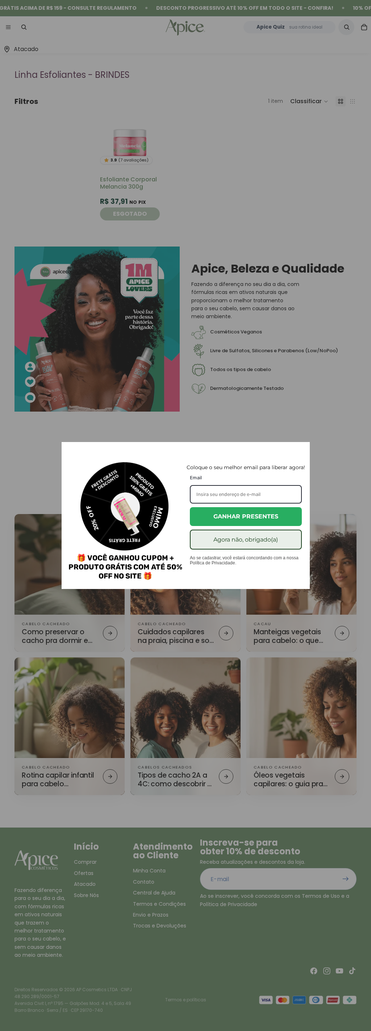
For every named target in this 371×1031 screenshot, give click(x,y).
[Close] (301, 450)
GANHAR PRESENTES (245, 516)
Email (196, 477)
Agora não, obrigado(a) (245, 539)
